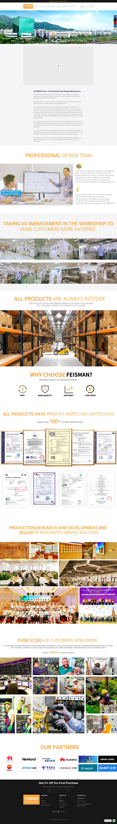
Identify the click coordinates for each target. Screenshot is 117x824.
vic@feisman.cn (81, 798)
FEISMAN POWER (56, 819)
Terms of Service (62, 805)
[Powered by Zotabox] (115, 28)
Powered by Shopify (63, 819)
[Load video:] (58, 66)
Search (60, 798)
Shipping (43, 800)
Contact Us (61, 807)
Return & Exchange (45, 805)
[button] (42, 6)
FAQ (42, 798)
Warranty (43, 802)
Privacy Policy (62, 802)
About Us (61, 800)
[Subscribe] (68, 790)
